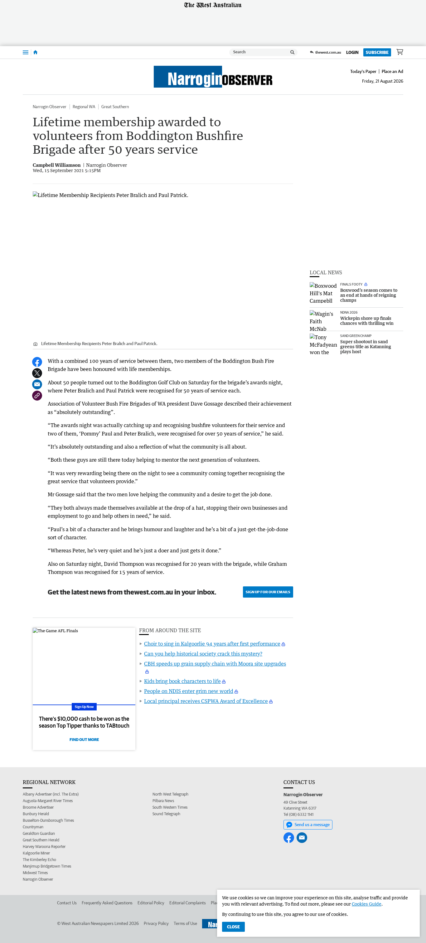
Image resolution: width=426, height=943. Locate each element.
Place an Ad (392, 71)
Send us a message (312, 824)
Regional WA (84, 106)
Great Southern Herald (41, 840)
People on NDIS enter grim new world (188, 691)
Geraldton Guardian (39, 833)
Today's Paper (363, 71)
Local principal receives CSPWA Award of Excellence (206, 701)
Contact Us (67, 902)
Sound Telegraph (166, 813)
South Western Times (169, 807)
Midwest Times (35, 872)
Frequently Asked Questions (107, 902)
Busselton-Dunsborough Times (48, 820)
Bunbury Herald (36, 813)
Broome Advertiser (38, 807)
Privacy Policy (156, 923)
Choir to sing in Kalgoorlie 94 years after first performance (212, 644)
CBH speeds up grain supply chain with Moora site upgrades (215, 664)
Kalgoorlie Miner (36, 853)
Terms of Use (185, 923)
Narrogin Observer (49, 106)
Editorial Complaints (187, 902)
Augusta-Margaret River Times (48, 800)
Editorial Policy (151, 902)
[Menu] (25, 52)
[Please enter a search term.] (292, 52)
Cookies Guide (366, 904)
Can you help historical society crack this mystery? (203, 654)
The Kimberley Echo (39, 859)
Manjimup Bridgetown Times (47, 866)
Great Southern (115, 106)
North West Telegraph (170, 794)
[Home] (35, 52)
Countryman (33, 827)
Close (233, 926)
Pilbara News (163, 800)
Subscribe (377, 52)
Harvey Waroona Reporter (44, 846)
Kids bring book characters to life (182, 681)
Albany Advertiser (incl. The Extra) (51, 794)
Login (352, 52)
